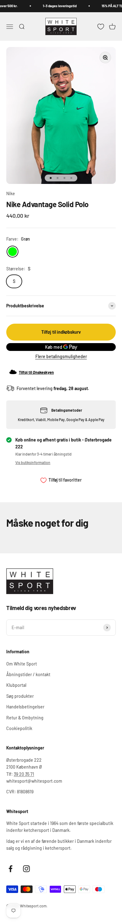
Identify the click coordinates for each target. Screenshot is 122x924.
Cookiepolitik (19, 728)
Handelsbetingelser (25, 706)
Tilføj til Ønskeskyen (36, 372)
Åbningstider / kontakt (28, 674)
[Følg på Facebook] (10, 868)
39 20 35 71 (24, 774)
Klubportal (16, 685)
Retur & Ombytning (24, 717)
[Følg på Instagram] (26, 868)
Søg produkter (20, 696)
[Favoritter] (101, 26)
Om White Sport (21, 663)
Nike (10, 193)
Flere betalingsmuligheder (61, 356)
